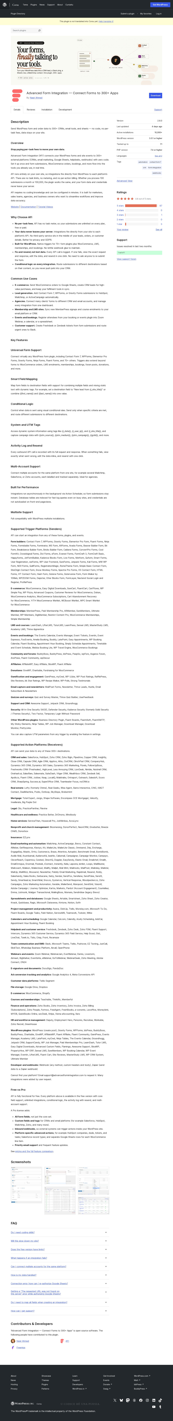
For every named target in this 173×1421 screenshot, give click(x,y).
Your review (122, 229)
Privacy (14, 1389)
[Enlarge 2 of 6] (72, 1170)
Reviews (31, 109)
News (13, 1380)
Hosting (14, 1384)
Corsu (39, 1404)
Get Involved (109, 1376)
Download (155, 95)
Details (17, 109)
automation (143, 162)
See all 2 (158, 156)
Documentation (28, 206)
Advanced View (124, 180)
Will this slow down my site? (25, 1241)
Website (15, 206)
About (13, 1376)
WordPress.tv (79, 1389)
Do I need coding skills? (23, 1232)
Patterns (45, 1389)
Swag (107, 1389)
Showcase (46, 1376)
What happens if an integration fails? (29, 1258)
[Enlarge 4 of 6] (105, 1170)
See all (159, 229)
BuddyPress (140, 1389)
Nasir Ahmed (36, 97)
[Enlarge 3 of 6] (72, 1190)
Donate (107, 1384)
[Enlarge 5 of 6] (105, 1181)
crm (144, 168)
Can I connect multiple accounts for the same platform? (38, 1266)
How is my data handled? (23, 1275)
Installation (46, 109)
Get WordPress (160, 5)
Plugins (45, 1384)
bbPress (139, 1384)
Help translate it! (106, 21)
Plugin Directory (18, 13)
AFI (67, 1341)
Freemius (20, 1347)
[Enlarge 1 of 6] (38, 1170)
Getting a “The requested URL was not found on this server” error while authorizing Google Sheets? (36, 1292)
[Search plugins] (39, 30)
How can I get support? (22, 1311)
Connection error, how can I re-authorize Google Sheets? (39, 1283)
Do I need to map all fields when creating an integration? (39, 1302)
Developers (77, 1384)
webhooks (157, 173)
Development (65, 109)
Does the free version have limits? (28, 1249)
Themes (45, 1380)
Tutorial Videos (45, 206)
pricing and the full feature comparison (34, 1151)
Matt (137, 1380)
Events (106, 1380)
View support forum (126, 259)
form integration (154, 168)
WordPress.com (142, 1376)
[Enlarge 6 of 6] (105, 1200)
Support (158, 109)
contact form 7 (155, 162)
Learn (74, 1376)
